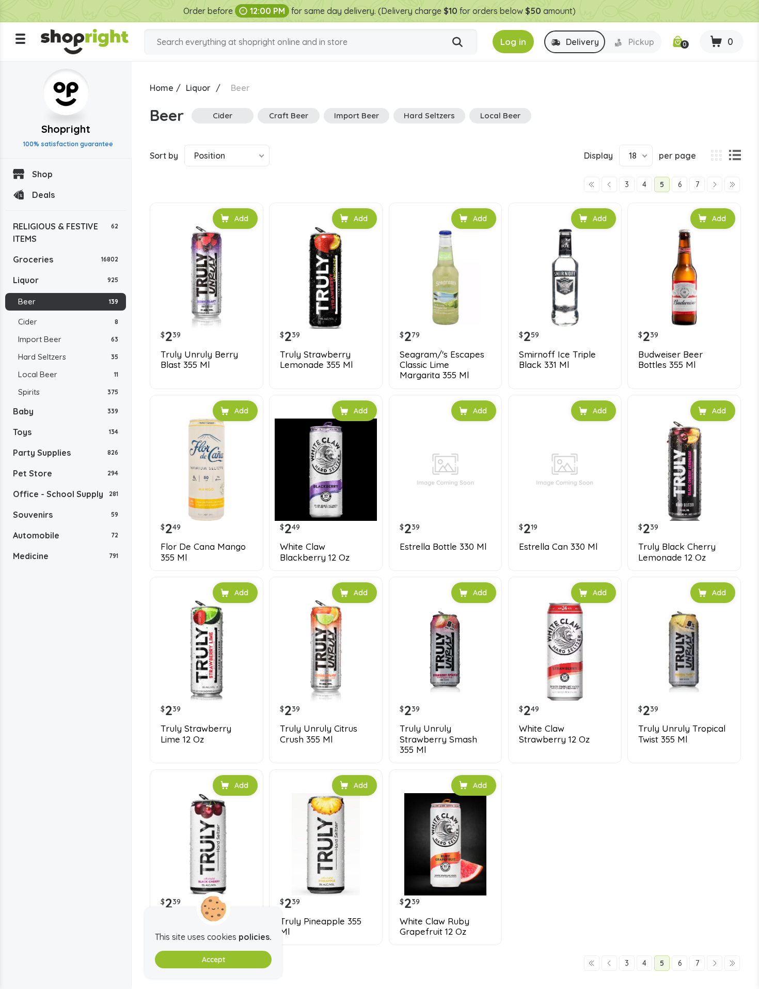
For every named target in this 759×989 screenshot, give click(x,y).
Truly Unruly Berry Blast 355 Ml (199, 359)
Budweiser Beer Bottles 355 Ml (670, 359)
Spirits (68, 392)
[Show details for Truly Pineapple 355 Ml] (326, 844)
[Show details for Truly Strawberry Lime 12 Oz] (206, 651)
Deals (43, 195)
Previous (609, 184)
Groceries (65, 259)
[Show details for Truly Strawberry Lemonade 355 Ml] (326, 277)
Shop (42, 174)
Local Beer (68, 374)
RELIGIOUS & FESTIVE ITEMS (65, 232)
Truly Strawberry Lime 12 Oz (196, 733)
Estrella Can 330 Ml (558, 547)
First (591, 184)
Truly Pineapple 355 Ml (320, 926)
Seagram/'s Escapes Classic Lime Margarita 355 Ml (442, 365)
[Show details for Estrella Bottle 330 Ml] (445, 470)
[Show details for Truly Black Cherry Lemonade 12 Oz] (684, 470)
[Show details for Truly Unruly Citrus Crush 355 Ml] (326, 651)
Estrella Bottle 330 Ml (443, 547)
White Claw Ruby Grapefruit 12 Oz (434, 926)
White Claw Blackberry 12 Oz (315, 552)
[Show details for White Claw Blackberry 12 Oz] (326, 470)
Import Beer (68, 339)
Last (732, 184)
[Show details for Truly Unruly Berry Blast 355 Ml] (206, 277)
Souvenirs (65, 514)
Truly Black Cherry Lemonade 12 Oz (677, 552)
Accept (213, 959)
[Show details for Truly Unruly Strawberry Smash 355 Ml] (445, 651)
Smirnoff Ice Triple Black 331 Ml (557, 359)
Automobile (65, 535)
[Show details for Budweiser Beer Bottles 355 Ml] (684, 277)
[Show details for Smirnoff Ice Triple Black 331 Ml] (565, 277)
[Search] (457, 42)
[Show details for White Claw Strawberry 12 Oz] (565, 651)
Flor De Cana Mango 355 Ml (203, 552)
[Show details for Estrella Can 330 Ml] (565, 470)
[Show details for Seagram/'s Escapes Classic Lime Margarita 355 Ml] (445, 277)
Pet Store (65, 473)
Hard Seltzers (68, 357)
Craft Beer (288, 115)
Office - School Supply (65, 494)
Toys (65, 432)
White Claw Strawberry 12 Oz (554, 733)
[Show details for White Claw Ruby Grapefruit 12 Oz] (445, 844)
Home (161, 88)
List (735, 155)
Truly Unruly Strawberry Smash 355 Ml (438, 739)
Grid (716, 155)
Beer (68, 301)
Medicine (65, 556)
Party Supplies (65, 452)
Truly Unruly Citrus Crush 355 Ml (318, 733)
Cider (68, 322)
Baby (65, 411)
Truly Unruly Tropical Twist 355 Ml (681, 733)
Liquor (65, 280)
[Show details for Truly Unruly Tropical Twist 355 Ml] (684, 651)
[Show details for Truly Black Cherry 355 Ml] (206, 844)
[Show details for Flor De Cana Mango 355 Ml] (206, 470)
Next (714, 184)
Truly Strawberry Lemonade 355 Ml (316, 359)
